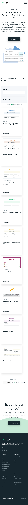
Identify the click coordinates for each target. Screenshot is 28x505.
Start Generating (14, 39)
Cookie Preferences (17, 482)
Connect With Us (14, 423)
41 (24, 382)
